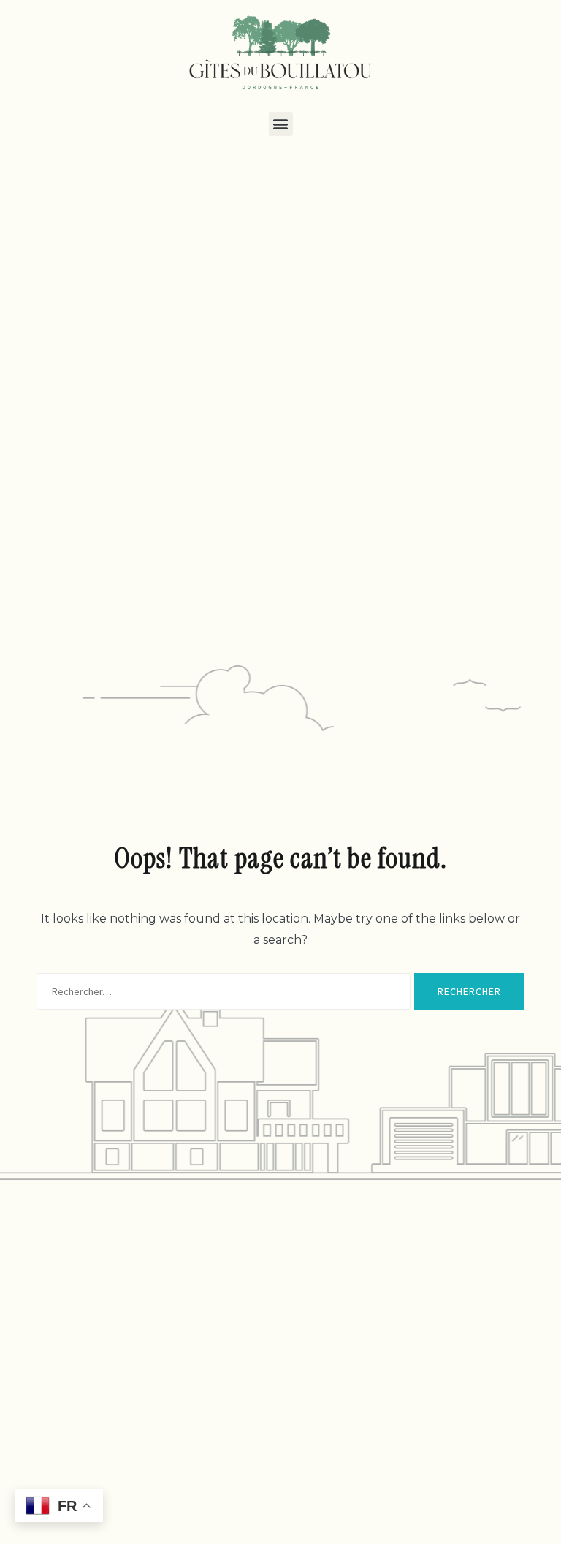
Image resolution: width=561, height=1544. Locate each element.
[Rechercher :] (224, 991)
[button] (281, 124)
